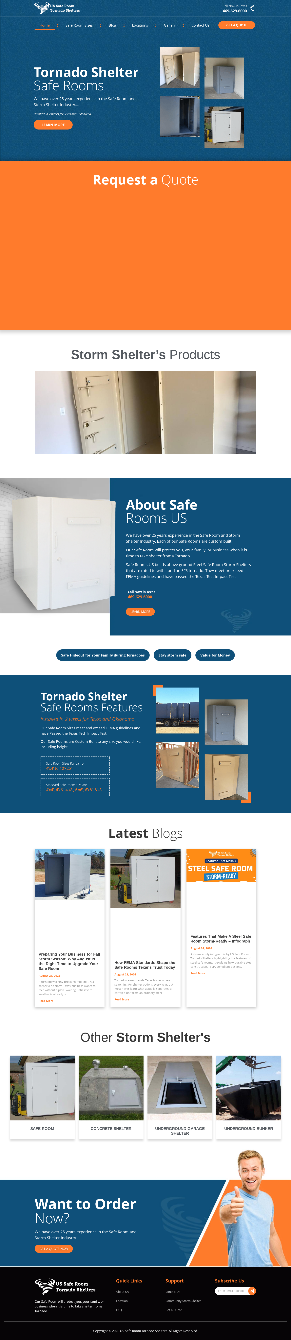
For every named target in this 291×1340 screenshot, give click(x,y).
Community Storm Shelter (183, 1325)
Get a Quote (173, 1334)
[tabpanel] (145, 698)
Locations (139, 25)
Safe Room (42, 1152)
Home (44, 25)
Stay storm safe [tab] (172, 655)
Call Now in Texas (235, 6)
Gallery (172, 25)
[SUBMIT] (252, 1315)
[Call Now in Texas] (253, 8)
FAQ (119, 1334)
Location (122, 1325)
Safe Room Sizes (77, 25)
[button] (138, 457)
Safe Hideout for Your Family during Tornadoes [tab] (103, 655)
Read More (46, 1024)
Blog (109, 25)
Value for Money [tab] (215, 655)
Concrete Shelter (111, 1152)
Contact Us (201, 25)
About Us (122, 1315)
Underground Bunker (248, 1152)
